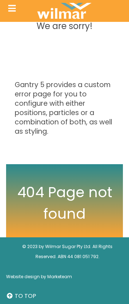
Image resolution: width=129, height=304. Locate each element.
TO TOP (24, 296)
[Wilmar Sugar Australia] (64, 11)
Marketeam (59, 277)
